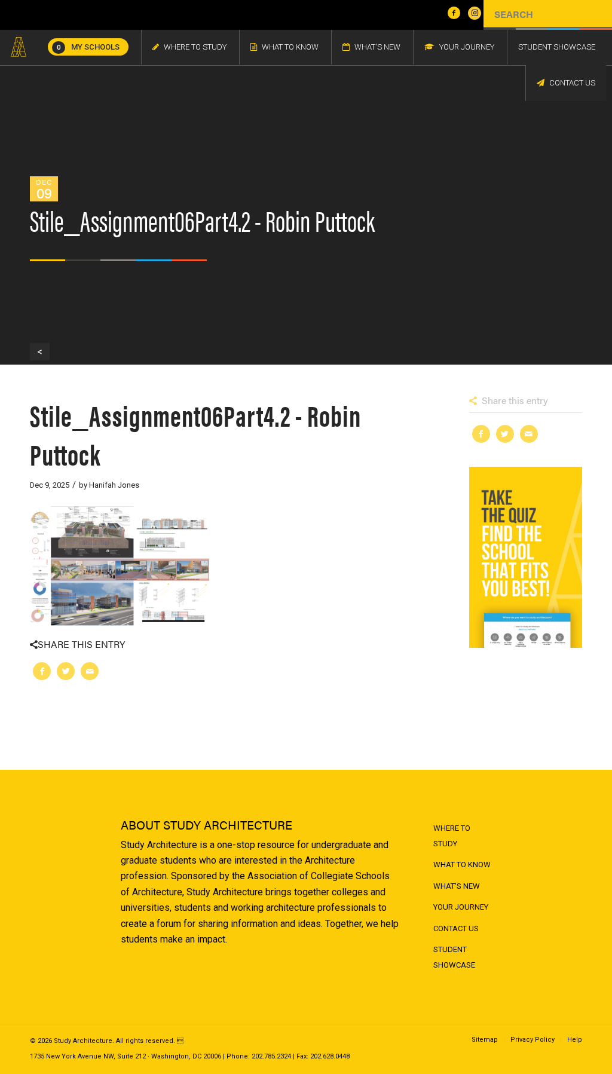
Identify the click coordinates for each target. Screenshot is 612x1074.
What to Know (462, 864)
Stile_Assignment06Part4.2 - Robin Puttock (195, 434)
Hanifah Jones (114, 485)
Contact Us (456, 928)
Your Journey (460, 906)
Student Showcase (454, 957)
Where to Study (451, 836)
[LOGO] (18, 47)
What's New (456, 886)
